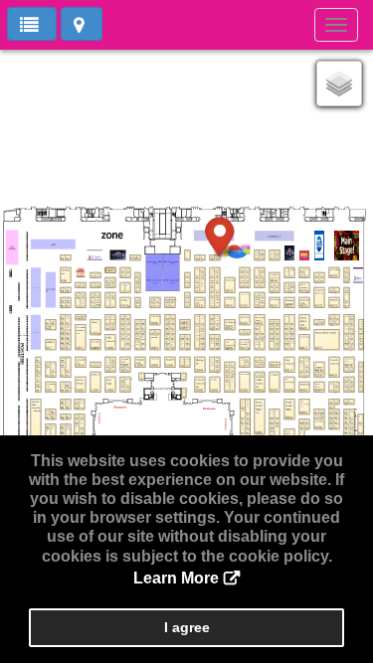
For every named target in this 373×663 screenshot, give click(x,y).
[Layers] (339, 83)
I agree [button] (187, 627)
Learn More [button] (176, 578)
